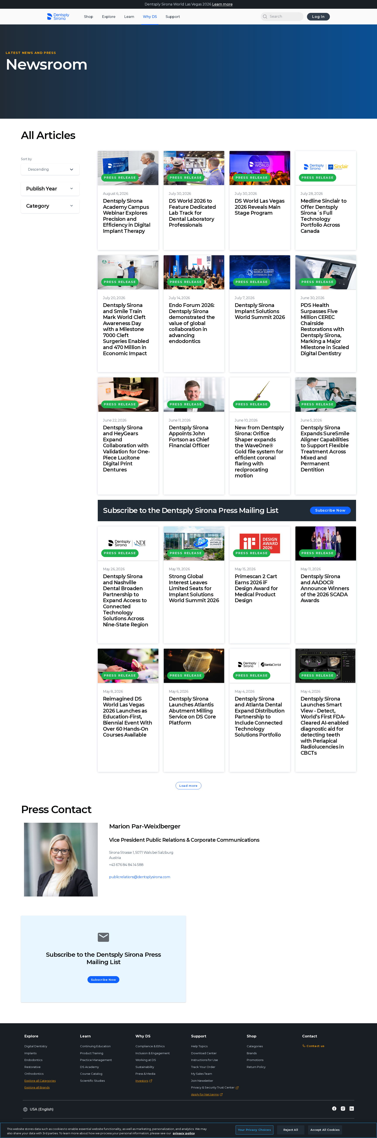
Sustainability (144, 1067)
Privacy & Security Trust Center (213, 1087)
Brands (252, 1053)
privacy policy (184, 1133)
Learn (129, 17)
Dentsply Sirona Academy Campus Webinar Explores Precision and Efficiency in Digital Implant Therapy (126, 216)
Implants (30, 1053)
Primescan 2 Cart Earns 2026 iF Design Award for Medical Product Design (256, 588)
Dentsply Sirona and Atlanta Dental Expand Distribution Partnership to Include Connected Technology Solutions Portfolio (259, 717)
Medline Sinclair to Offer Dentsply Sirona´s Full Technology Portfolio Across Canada (323, 216)
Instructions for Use (204, 1060)
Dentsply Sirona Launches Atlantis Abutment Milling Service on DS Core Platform (192, 711)
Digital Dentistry (35, 1046)
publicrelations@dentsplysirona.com (139, 877)
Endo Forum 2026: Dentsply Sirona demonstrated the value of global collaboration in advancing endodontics (192, 323)
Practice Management (96, 1060)
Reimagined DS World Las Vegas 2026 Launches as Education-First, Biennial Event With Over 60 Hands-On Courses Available (127, 717)
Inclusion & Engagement (152, 1053)
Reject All (290, 1129)
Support (173, 17)
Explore (108, 17)
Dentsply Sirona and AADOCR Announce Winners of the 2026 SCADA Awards (325, 588)
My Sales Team (201, 1073)
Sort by (26, 159)
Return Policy (256, 1067)
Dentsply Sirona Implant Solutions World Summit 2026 (260, 311)
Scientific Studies (92, 1080)
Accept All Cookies (325, 1129)
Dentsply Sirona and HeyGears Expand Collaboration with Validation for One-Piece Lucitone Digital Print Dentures (126, 449)
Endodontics (33, 1060)
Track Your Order (203, 1067)
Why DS (150, 17)
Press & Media (145, 1073)
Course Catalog (91, 1073)
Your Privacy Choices (254, 1129)
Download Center (204, 1053)
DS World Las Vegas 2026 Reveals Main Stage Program (259, 207)
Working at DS (145, 1060)
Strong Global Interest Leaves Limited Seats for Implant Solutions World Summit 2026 (194, 588)
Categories (255, 1046)
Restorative (32, 1067)
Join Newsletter (202, 1080)
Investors (141, 1080)
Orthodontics (33, 1073)
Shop (88, 17)
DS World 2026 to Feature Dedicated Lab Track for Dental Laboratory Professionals (192, 213)
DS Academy (89, 1067)
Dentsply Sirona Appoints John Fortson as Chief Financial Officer (189, 437)
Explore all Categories (40, 1080)
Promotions (255, 1060)
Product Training (91, 1053)
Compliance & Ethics (150, 1046)
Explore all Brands (37, 1087)
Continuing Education (95, 1046)
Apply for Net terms (205, 1094)
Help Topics (199, 1046)
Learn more (222, 4)
